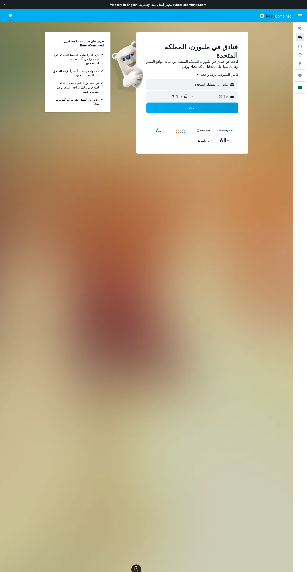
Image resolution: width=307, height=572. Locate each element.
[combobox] (217, 74)
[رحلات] (299, 75)
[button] (4, 4)
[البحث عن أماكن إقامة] (299, 37)
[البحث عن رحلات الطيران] (299, 28)
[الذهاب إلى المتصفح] (299, 63)
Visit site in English (124, 5)
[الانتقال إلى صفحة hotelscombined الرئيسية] (275, 16)
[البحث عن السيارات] (299, 46)
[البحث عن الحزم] (299, 55)
